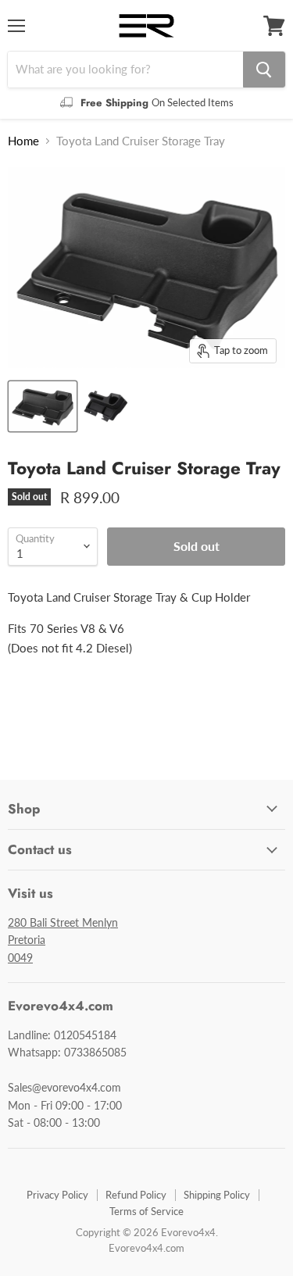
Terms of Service (146, 1211)
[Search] (264, 70)
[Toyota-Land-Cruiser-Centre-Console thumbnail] (43, 406)
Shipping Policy (217, 1194)
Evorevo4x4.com (146, 1248)
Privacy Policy (57, 1194)
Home (23, 141)
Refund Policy (135, 1194)
